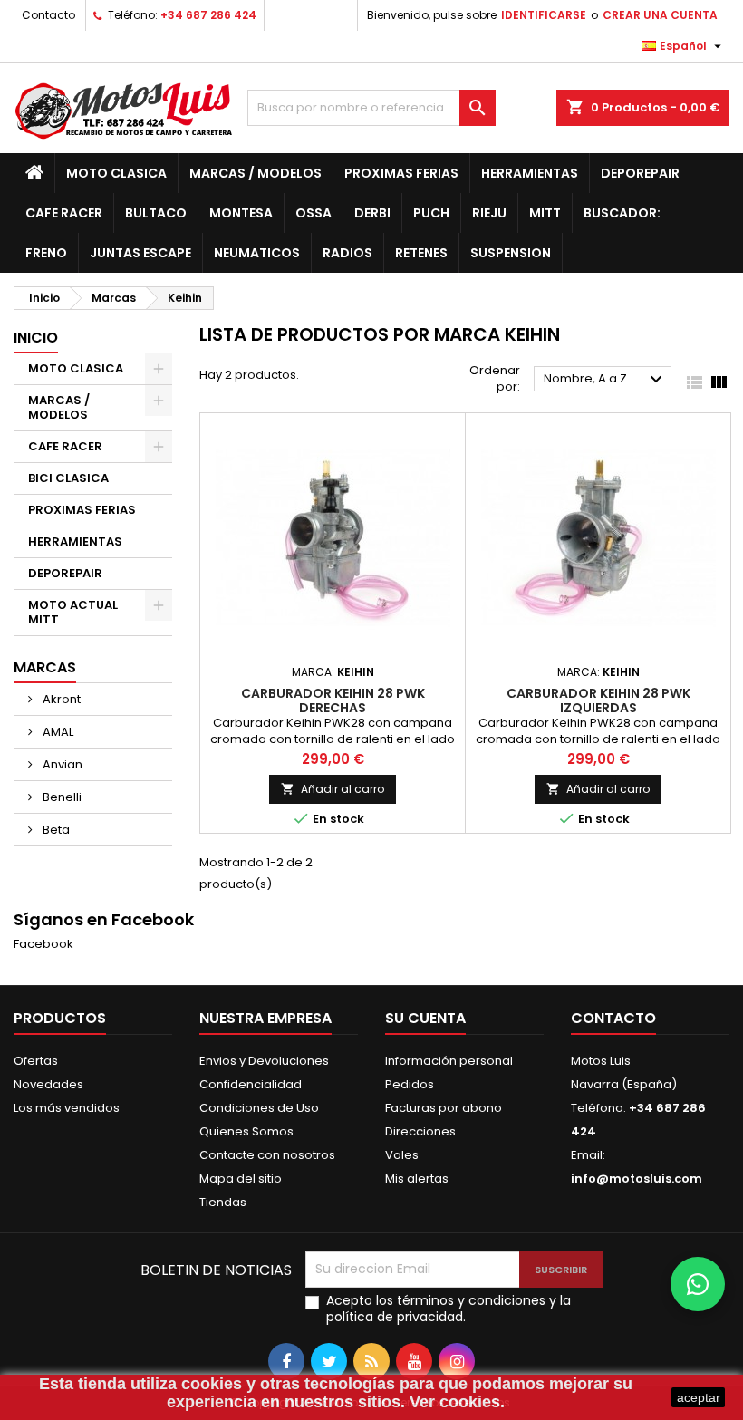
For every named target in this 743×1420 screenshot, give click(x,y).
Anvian (61, 764)
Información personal (449, 1060)
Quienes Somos (246, 1131)
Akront (60, 699)
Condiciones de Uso (259, 1107)
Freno (46, 253)
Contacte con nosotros (267, 1155)
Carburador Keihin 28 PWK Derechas (333, 700)
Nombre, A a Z (605, 380)
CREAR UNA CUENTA (660, 15)
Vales (402, 1155)
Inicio (36, 337)
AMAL (56, 731)
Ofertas (36, 1060)
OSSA (313, 213)
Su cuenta (425, 1018)
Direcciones (420, 1131)
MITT (545, 213)
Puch (431, 213)
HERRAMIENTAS (529, 173)
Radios (347, 253)
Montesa (241, 213)
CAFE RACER (63, 213)
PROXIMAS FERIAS (401, 173)
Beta (55, 829)
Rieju (489, 213)
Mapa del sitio (240, 1178)
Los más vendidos (67, 1107)
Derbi (372, 213)
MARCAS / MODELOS (255, 173)
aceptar (698, 1397)
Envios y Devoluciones (264, 1060)
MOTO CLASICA (116, 173)
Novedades (48, 1084)
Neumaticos (257, 253)
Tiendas (222, 1202)
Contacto (48, 15)
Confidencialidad (250, 1084)
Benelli (61, 797)
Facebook (43, 943)
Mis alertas (417, 1178)
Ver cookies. (457, 1402)
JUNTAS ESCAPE (140, 253)
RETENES (421, 253)
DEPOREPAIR (640, 173)
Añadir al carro (332, 789)
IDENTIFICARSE (543, 15)
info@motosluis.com (636, 1178)
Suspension (510, 253)
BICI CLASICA (68, 478)
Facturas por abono (443, 1107)
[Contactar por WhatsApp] (698, 1284)
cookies (211, 1384)
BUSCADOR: (622, 213)
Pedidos (409, 1084)
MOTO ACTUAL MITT (73, 612)
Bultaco (156, 213)
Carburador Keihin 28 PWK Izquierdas (598, 700)
